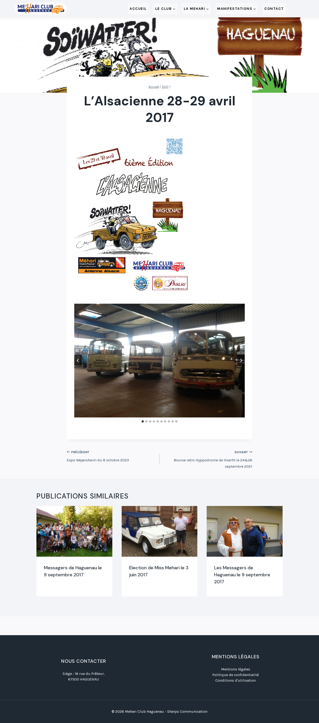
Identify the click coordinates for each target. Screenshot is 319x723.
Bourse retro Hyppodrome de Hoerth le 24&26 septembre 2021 (213, 459)
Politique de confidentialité (235, 675)
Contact (274, 8)
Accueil (138, 8)
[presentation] (74, 531)
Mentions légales (235, 669)
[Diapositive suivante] (241, 360)
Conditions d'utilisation (235, 680)
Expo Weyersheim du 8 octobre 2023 (98, 456)
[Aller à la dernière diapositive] (78, 360)
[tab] (143, 421)
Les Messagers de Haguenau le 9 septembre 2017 (242, 575)
